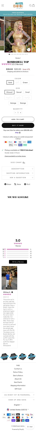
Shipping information (18, 173)
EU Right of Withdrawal (17, 395)
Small (27, 92)
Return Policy (18, 372)
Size (18, 88)
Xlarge (27, 97)
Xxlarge (13, 103)
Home (17, 58)
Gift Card (18, 389)
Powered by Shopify (18, 429)
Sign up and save (17, 400)
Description (18, 169)
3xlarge (23, 103)
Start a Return (18, 375)
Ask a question (18, 177)
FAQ (18, 365)
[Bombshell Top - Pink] (8, 228)
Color (18, 78)
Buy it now (18, 125)
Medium (9, 97)
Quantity (18, 109)
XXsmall (9, 92)
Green (25, 82)
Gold (10, 82)
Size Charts (18, 382)
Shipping (10, 71)
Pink (17, 82)
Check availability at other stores (15, 156)
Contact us (18, 369)
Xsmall (19, 92)
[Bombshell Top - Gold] (5, 228)
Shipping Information (18, 385)
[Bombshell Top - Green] (10, 228)
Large (18, 97)
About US (18, 379)
